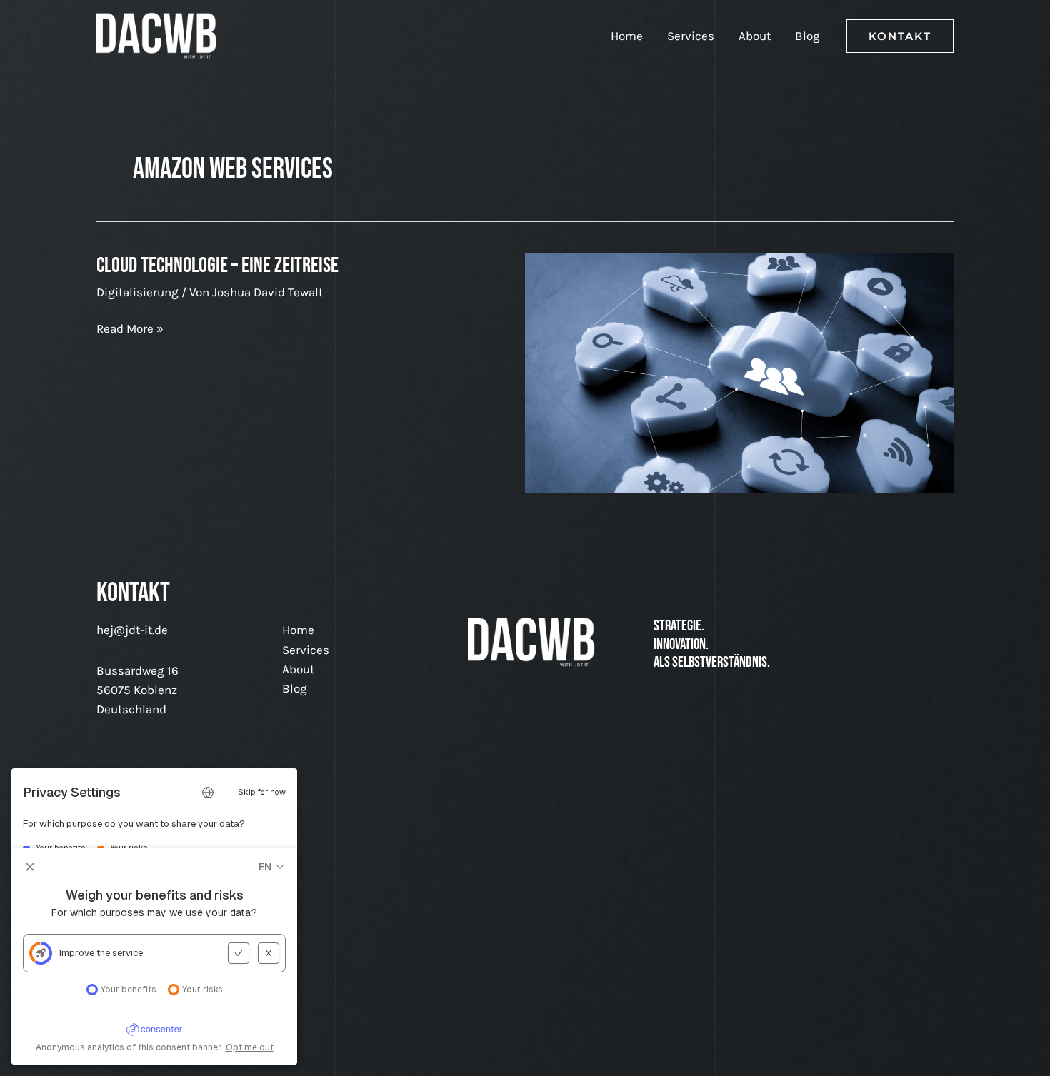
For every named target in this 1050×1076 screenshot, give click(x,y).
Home (627, 36)
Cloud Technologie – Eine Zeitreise (217, 265)
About (755, 36)
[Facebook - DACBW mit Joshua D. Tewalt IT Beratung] (146, 822)
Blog (807, 36)
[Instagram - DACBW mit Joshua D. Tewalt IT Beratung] (182, 822)
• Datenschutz (181, 1051)
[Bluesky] (253, 822)
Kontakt (119, 1051)
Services (690, 36)
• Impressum (256, 1051)
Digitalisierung (137, 292)
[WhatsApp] (218, 822)
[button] (900, 36)
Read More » (130, 329)
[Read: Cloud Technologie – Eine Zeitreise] (739, 372)
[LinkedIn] (110, 822)
